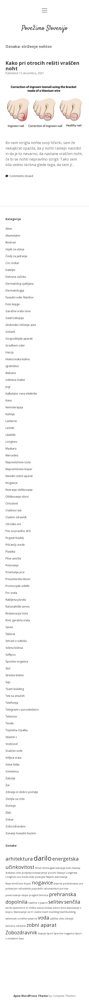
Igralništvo (12, 366)
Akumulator (13, 235)
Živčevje (10, 806)
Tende (9, 723)
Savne (9, 627)
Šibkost (10, 634)
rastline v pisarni (38, 902)
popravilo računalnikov (45, 888)
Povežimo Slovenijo (44, 28)
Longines (11, 442)
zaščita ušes (57, 918)
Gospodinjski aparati (19, 339)
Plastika (10, 552)
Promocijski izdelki (17, 586)
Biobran (10, 242)
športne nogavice (64, 933)
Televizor (11, 716)
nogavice (42, 882)
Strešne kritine (14, 675)
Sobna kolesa (14, 648)
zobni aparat (41, 925)
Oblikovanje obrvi (17, 497)
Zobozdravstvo (15, 826)
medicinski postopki (33, 876)
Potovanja (11, 565)
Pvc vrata (11, 593)
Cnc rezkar (12, 263)
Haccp (9, 352)
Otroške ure (13, 524)
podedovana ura (73, 883)
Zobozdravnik (21, 932)
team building (50, 912)
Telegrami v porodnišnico (22, 710)
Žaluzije (10, 778)
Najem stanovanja (56, 876)
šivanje (42, 933)
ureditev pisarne (27, 918)
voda (43, 917)
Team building (14, 689)
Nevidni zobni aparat (19, 476)
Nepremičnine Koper (18, 469)
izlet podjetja (24, 872)
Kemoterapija (14, 407)
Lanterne (11, 421)
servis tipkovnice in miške (20, 907)
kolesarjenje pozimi (44, 872)
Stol (7, 668)
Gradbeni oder (15, 345)
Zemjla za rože (15, 799)
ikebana (10, 872)
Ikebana (10, 373)
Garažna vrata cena (18, 311)
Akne (8, 229)
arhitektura (19, 858)
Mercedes (11, 455)
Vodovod (11, 744)
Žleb (8, 813)
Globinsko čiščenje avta (20, 325)
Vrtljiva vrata (13, 758)
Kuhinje (10, 414)
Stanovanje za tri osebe (27, 912)
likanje (61, 872)
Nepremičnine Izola (18, 462)
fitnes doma (42, 868)
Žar (7, 785)
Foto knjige (12, 304)
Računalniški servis (17, 606)
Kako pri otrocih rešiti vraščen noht (42, 66)
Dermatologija (14, 290)
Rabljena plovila (15, 600)
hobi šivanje (73, 868)
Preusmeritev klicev (17, 579)
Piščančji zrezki (15, 545)
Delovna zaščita (15, 277)
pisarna (58, 883)
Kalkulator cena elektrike (21, 393)
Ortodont (11, 503)
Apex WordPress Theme (30, 996)
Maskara (10, 448)
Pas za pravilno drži (18, 531)
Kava (8, 400)
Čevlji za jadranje (16, 256)
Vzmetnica (12, 771)
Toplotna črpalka (16, 730)
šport (50, 933)
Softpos (10, 655)
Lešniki (9, 428)
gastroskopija (57, 868)
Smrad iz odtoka (16, 641)
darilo (43, 858)
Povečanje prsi (14, 572)
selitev (55, 901)
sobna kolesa (44, 907)
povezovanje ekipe (16, 895)
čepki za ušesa (14, 249)
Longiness (71, 872)
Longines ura (13, 876)
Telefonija (11, 703)
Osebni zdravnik (15, 517)
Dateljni (10, 270)
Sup (7, 682)
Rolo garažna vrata (17, 620)
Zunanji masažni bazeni (20, 833)
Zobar (9, 819)
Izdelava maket (15, 380)
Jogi (7, 387)
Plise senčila (13, 558)
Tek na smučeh (15, 696)
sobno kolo (59, 907)
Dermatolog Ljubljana (19, 284)
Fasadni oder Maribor (19, 297)
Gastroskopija (14, 318)
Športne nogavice (16, 661)
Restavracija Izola (16, 613)
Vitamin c (11, 737)
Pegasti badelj (14, 538)
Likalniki (10, 435)
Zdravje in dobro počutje (21, 792)
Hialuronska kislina (17, 359)
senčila (72, 901)
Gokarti (10, 332)
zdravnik (21, 925)
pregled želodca (38, 895)
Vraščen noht (13, 751)
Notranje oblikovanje (19, 490)
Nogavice (11, 483)
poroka (64, 888)
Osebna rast (13, 510)
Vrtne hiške (12, 764)
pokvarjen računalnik (18, 888)
